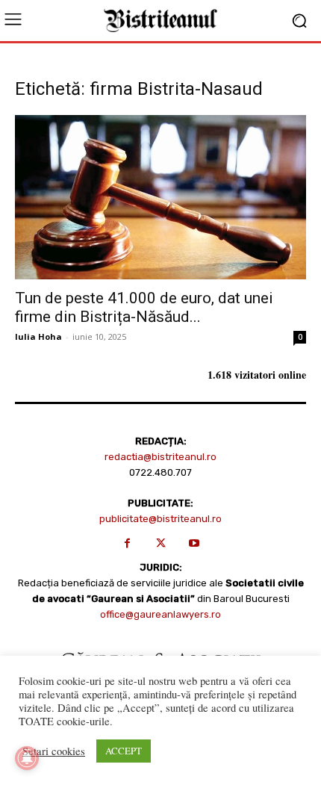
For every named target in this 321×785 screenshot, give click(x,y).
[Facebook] (127, 543)
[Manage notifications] (27, 758)
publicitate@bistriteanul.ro (160, 518)
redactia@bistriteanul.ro (160, 456)
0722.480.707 (160, 472)
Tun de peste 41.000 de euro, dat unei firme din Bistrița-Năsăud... (144, 307)
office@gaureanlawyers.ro (160, 614)
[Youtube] (194, 543)
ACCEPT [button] (123, 750)
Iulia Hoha (38, 336)
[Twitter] (161, 543)
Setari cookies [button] (53, 751)
